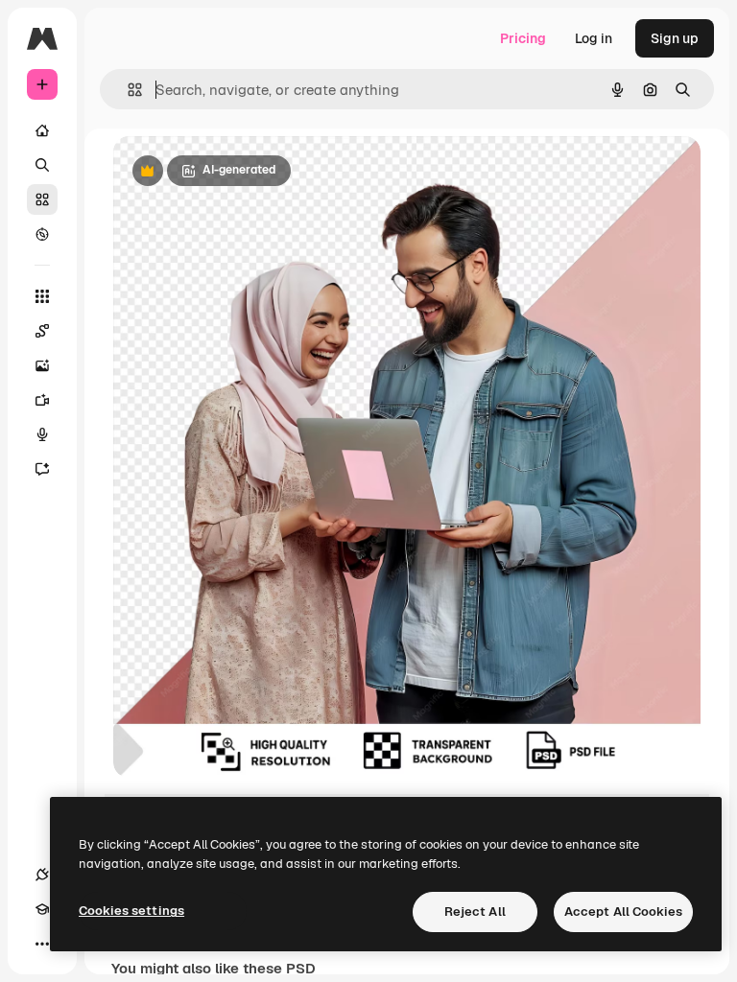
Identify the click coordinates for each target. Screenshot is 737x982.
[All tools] (42, 296)
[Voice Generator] (42, 434)
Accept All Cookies (623, 911)
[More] (42, 943)
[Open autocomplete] (127, 89)
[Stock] (42, 199)
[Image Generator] (42, 365)
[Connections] (42, 874)
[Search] (42, 165)
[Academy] (42, 909)
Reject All (475, 911)
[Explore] (42, 234)
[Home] (42, 130)
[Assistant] (42, 469)
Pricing (523, 38)
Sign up (675, 38)
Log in (593, 38)
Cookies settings (131, 910)
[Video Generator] (42, 400)
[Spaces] (42, 331)
